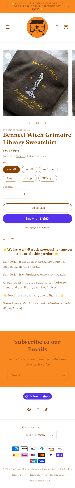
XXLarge (47, 178)
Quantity (8, 186)
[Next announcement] (68, 6)
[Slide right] (46, 123)
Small (29, 169)
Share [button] (11, 238)
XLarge (28, 178)
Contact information (39, 480)
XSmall (11, 169)
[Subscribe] (63, 375)
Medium (48, 169)
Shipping (20, 156)
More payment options (37, 227)
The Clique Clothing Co (22, 469)
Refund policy (65, 469)
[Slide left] (29, 123)
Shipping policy (58, 475)
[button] (7, 27)
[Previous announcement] (7, 6)
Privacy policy (19, 475)
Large (10, 178)
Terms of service (38, 475)
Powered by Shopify (44, 469)
